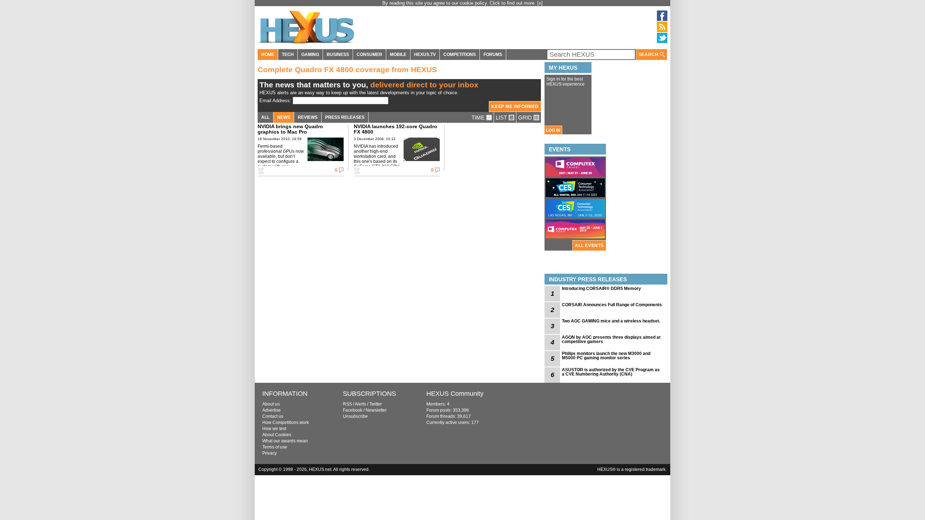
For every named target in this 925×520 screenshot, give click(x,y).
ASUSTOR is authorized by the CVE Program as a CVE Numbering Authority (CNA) (611, 372)
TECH (288, 54)
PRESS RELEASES (345, 117)
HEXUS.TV (425, 54)
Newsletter (376, 410)
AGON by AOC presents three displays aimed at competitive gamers (611, 339)
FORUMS (492, 54)
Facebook (352, 410)
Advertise (271, 410)
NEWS (283, 117)
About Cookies (276, 434)
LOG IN (553, 130)
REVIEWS (308, 117)
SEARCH (649, 54)
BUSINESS (338, 54)
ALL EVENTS (589, 245)
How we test (274, 428)
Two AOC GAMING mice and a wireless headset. (611, 321)
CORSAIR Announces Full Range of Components (612, 305)
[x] (540, 3)
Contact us (272, 416)
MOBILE (398, 54)
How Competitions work (285, 422)
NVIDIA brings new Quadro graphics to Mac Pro (290, 129)
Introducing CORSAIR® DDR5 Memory (601, 288)
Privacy (269, 453)
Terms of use (274, 447)
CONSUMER (369, 54)
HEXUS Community (454, 393)
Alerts (360, 404)
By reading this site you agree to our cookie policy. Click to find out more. (459, 3)
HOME (267, 54)
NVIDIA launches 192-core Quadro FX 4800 (395, 129)
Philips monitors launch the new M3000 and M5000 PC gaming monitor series (606, 355)
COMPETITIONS (459, 54)
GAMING (310, 54)
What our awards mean (285, 440)
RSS (347, 404)
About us (271, 404)
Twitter (375, 404)
